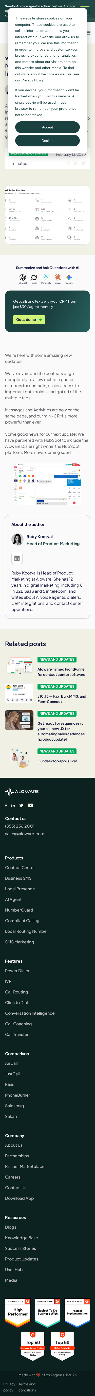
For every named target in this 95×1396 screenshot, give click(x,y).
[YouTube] (30, 805)
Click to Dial (16, 1002)
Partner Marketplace (25, 1166)
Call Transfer (17, 1034)
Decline (47, 141)
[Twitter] (21, 805)
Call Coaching (18, 1023)
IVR (8, 981)
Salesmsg (14, 1105)
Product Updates (21, 1258)
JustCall (12, 1073)
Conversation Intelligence (30, 1013)
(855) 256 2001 (19, 826)
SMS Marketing (19, 941)
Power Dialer (17, 970)
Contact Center (20, 867)
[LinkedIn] (13, 805)
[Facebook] (6, 805)
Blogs (10, 1227)
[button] (87, 32)
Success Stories (20, 1248)
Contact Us (15, 1187)
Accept (47, 127)
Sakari (11, 1116)
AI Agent (13, 899)
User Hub (14, 1269)
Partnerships (17, 1155)
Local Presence (20, 888)
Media (11, 1280)
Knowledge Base (21, 1237)
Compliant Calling (22, 920)
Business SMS (18, 878)
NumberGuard (19, 910)
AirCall (11, 1063)
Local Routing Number (26, 931)
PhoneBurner (17, 1095)
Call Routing (16, 991)
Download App (19, 1198)
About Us (14, 1145)
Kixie (9, 1084)
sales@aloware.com (24, 833)
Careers (13, 1177)
